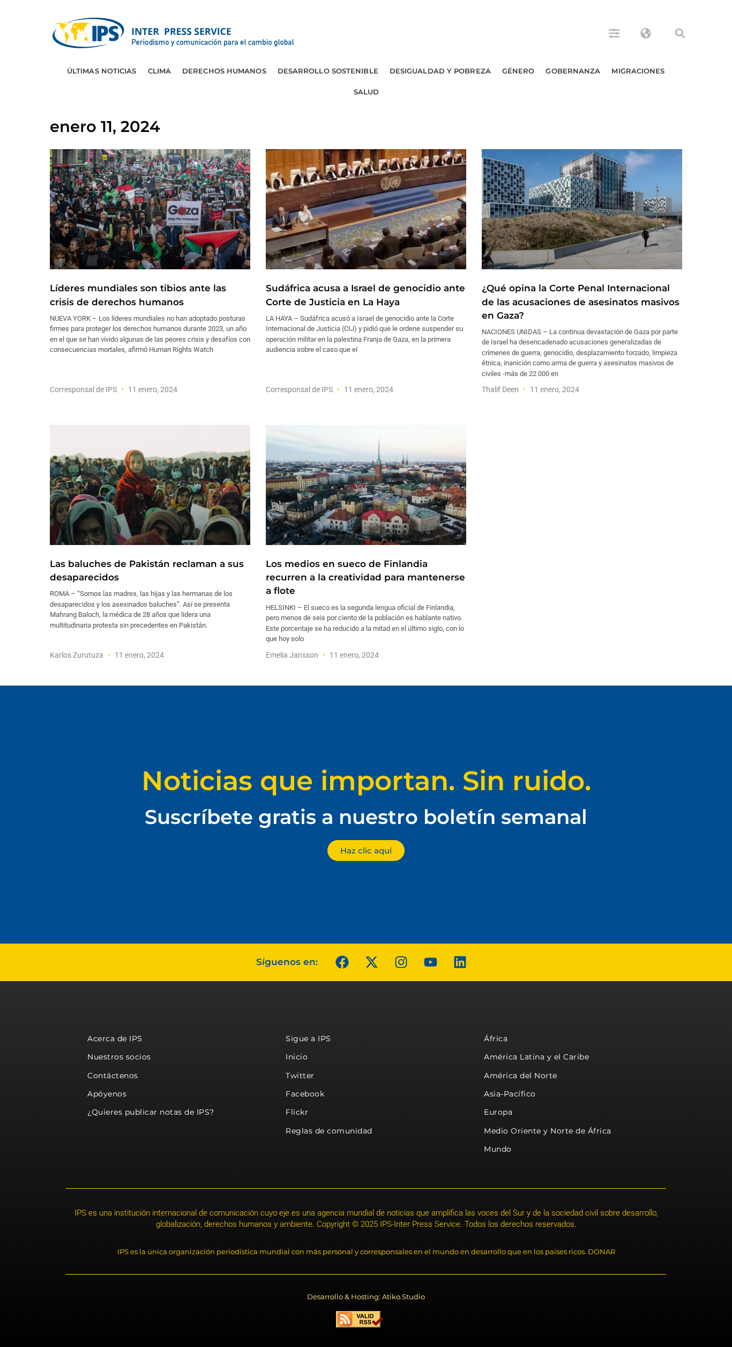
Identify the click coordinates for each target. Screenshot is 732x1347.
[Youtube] (430, 962)
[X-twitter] (371, 962)
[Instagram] (400, 962)
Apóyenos (106, 1094)
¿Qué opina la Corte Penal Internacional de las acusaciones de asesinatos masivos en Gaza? (580, 301)
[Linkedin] (459, 962)
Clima (159, 71)
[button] (680, 33)
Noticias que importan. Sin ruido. (366, 780)
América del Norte (520, 1075)
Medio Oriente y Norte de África (547, 1131)
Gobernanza (573, 71)
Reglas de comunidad (329, 1131)
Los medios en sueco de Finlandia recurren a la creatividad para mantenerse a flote (365, 577)
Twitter (300, 1075)
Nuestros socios (119, 1057)
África (495, 1038)
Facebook (305, 1094)
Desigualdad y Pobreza (440, 71)
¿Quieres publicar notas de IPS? (150, 1112)
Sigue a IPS (308, 1038)
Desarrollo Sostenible (328, 71)
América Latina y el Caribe (536, 1057)
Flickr (297, 1112)
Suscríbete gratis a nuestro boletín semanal (366, 817)
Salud (366, 91)
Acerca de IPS (115, 1038)
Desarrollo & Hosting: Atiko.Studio (366, 1296)
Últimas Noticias (102, 71)
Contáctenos (112, 1075)
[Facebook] (341, 962)
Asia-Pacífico (510, 1094)
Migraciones (637, 71)
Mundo (498, 1149)
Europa (498, 1112)
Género (518, 71)
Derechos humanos (224, 71)
